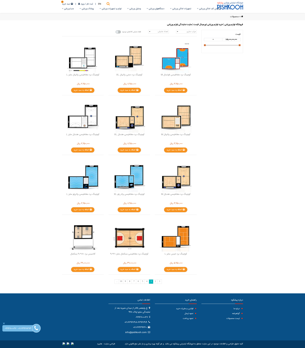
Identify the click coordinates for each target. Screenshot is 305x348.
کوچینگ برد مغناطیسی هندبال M (175, 194)
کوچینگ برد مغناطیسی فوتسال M (176, 75)
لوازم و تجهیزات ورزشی (111, 8)
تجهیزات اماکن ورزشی (181, 8)
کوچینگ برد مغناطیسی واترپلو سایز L (82, 194)
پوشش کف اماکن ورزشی (209, 8)
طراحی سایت (109, 344)
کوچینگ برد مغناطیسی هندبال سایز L (82, 134)
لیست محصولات (233, 318)
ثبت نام (90, 4)
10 (121, 281)
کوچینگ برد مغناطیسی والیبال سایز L (82, 75)
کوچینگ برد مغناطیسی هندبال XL (129, 134)
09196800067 (10, 328)
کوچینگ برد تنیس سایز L (176, 254)
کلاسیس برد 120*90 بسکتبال (82, 254)
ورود (82, 4)
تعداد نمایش (163, 31)
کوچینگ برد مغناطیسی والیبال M (175, 134)
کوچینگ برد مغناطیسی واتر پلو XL (129, 194)
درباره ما (237, 308)
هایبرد (99, 344)
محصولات (234, 16)
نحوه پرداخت (188, 318)
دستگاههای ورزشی (156, 8)
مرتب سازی (191, 31)
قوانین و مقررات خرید (185, 308)
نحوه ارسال (189, 313)
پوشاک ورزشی (87, 8)
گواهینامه (236, 313)
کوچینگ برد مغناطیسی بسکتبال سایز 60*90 (129, 254)
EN (99, 4)
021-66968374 (24, 328)
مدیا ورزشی (68, 8)
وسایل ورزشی (135, 8)
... (117, 281)
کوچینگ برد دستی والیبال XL (129, 75)
